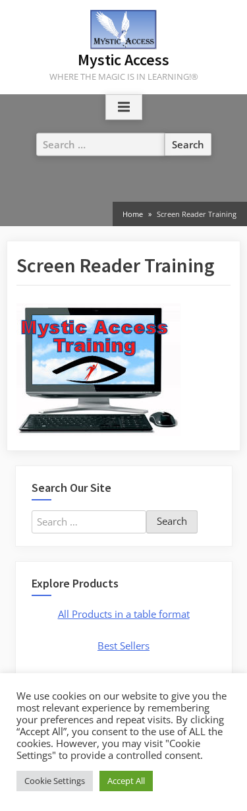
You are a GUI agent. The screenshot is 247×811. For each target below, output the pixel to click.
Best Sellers (123, 645)
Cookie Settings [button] (54, 781)
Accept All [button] (126, 781)
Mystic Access (123, 59)
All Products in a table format (124, 613)
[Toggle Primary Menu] (123, 107)
